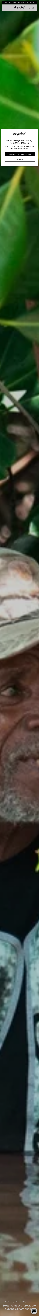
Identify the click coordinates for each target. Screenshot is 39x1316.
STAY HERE (20, 159)
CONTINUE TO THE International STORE (20, 154)
